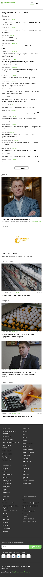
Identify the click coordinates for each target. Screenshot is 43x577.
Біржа (24, 516)
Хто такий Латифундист (30, 503)
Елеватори (26, 446)
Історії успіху (16, 292)
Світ (23, 434)
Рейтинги (5, 478)
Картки (4, 490)
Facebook (5, 513)
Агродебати (6, 487)
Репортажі (6, 493)
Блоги (4, 472)
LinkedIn (5, 525)
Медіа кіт (5, 500)
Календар (25, 468)
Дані (24, 465)
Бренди (25, 478)
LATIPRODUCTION (29, 521)
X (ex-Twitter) (6, 528)
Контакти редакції (28, 511)
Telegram (5, 519)
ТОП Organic (6, 445)
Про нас (25, 500)
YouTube (5, 516)
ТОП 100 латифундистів (10, 442)
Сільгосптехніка (27, 443)
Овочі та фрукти (28, 452)
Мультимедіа (28, 480)
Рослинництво (7, 451)
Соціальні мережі (9, 510)
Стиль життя (6, 484)
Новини (13, 20)
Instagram (5, 522)
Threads (5, 531)
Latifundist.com (29, 497)
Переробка (26, 455)
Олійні (24, 440)
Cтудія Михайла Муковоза (21, 572)
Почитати (6, 465)
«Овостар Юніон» (36, 221)
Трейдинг (5, 457)
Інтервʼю (15, 332)
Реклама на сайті (8, 503)
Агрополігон (6, 436)
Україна (25, 431)
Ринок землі (6, 460)
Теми (4, 448)
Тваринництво (7, 454)
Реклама (6, 497)
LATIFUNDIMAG (28, 519)
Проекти (6, 428)
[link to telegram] (4, 556)
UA (32, 3)
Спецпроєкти (16, 413)
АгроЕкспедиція (7, 439)
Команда (25, 514)
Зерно (24, 437)
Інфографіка (26, 483)
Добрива (25, 458)
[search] (37, 3)
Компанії (25, 475)
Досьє (24, 472)
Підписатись (35, 547)
